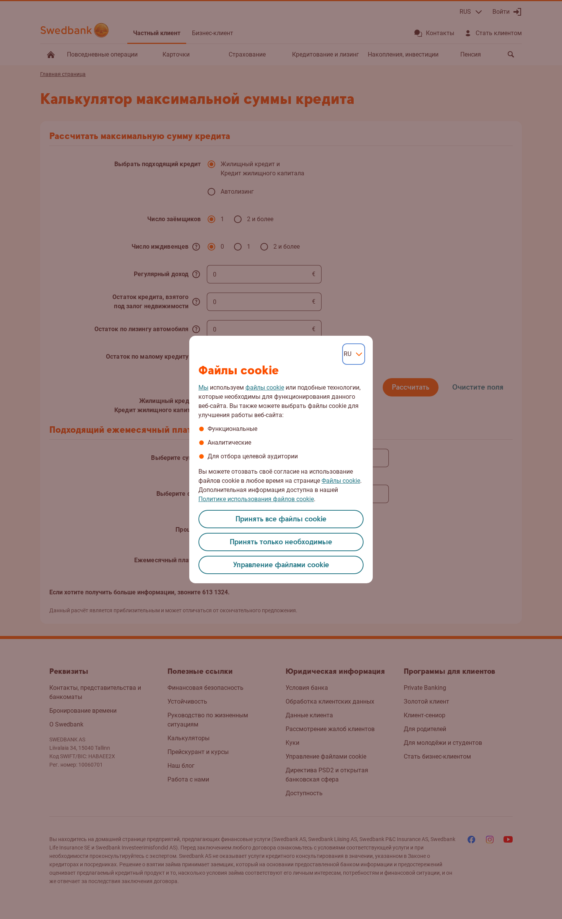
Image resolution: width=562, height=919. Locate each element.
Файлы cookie (341, 480)
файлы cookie (264, 387)
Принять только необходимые (281, 542)
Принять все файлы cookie (281, 519)
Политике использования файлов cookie (256, 499)
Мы (203, 387)
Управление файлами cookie (281, 565)
